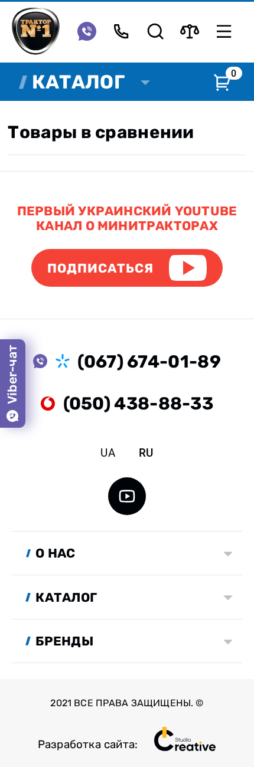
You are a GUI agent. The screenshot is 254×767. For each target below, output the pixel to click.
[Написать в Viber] (86, 31)
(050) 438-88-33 (138, 403)
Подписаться (100, 268)
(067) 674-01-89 (148, 361)
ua (107, 453)
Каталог (78, 82)
